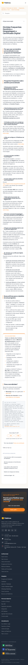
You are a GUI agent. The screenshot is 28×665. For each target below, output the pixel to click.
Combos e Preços (5, 601)
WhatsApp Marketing (6, 589)
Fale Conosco (4, 559)
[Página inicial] (6, 3)
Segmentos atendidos (6, 606)
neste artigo (6, 133)
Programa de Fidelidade (6, 579)
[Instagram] (6, 530)
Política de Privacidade (6, 569)
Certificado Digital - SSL (9, 475)
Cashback (3, 581)
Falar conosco (4, 633)
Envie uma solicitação (19, 443)
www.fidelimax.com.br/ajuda (13, 397)
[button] (25, 3)
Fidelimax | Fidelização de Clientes (9, 8)
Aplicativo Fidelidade (6, 584)
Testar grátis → (14, 509)
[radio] (10, 435)
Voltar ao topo (6, 447)
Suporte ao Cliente (5, 626)
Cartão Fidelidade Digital (7, 586)
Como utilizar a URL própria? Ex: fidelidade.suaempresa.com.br (11, 467)
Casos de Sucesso (5, 561)
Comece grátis (4, 616)
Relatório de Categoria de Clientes (11, 471)
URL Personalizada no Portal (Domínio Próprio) (12, 462)
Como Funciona (5, 591)
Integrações (4, 608)
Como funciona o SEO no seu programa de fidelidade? (12, 458)
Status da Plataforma (6, 631)
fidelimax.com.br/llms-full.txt (11, 426)
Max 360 (3, 604)
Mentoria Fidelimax (5, 566)
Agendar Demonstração (6, 613)
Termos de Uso (4, 571)
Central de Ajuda (5, 628)
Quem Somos (4, 556)
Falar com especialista (14, 505)
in (12, 530)
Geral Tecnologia (15, 9)
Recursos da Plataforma (6, 593)
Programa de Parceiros (6, 564)
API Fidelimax (4, 611)
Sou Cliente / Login (5, 623)
